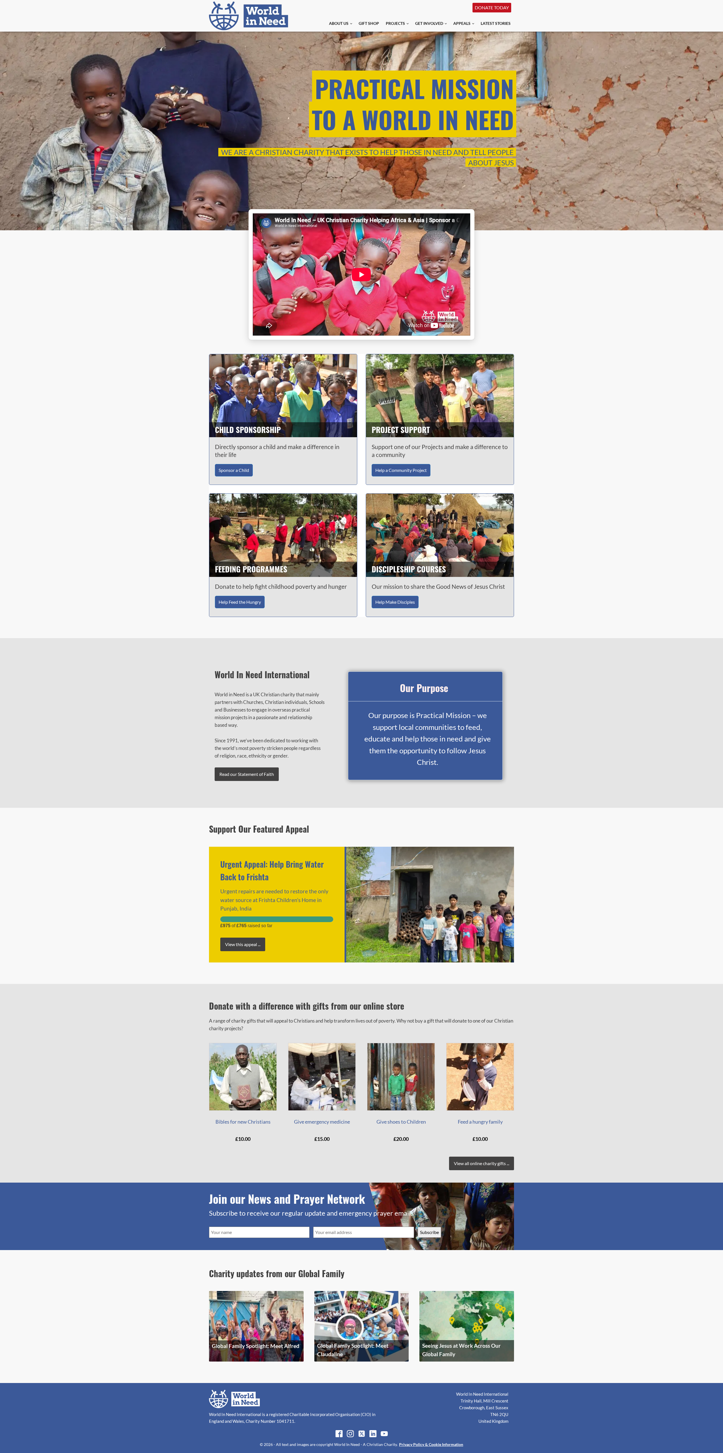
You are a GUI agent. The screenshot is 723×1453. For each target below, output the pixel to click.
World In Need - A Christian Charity (365, 1444)
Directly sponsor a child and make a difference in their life (277, 450)
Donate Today (492, 7)
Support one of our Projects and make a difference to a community (440, 450)
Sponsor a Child (234, 470)
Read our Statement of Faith (246, 774)
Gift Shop (369, 23)
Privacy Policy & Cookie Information (431, 1444)
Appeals (462, 23)
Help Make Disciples (395, 602)
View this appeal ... (242, 944)
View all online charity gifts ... (481, 1163)
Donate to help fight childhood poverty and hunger (281, 586)
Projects (395, 23)
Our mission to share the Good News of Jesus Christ (438, 586)
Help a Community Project (401, 470)
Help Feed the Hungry (240, 602)
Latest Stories (496, 23)
